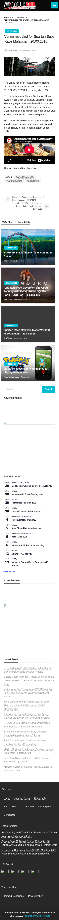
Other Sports (44, 806)
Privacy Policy (35, 896)
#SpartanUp (33, 181)
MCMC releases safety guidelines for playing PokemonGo (26, 370)
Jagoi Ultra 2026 (19, 536)
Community (40, 798)
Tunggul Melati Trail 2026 (24, 519)
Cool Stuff (29, 806)
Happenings (22, 17)
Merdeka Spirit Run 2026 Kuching (28, 545)
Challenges (11, 283)
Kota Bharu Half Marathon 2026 (27, 528)
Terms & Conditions (14, 896)
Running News (22, 798)
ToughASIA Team (11, 377)
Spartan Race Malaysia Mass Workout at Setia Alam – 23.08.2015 (27, 332)
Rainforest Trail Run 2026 (24, 502)
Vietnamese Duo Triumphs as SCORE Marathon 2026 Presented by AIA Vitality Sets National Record (28, 693)
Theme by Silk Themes (37, 916)
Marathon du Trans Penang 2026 (27, 494)
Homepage (8, 17)
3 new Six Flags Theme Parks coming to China (28, 254)
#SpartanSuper (14, 181)
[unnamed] (29, 446)
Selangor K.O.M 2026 (22, 553)
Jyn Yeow (13, 50)
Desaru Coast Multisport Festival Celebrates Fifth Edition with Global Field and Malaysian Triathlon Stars (29, 680)
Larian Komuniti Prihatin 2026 (26, 511)
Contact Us (9, 815)
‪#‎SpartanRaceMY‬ (25, 177)
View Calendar (9, 571)
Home (7, 798)
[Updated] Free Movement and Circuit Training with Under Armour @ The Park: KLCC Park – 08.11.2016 (26, 291)
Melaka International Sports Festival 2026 (32, 485)
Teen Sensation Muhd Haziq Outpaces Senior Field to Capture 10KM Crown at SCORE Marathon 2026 (27, 705)
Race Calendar (11, 806)
